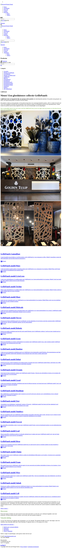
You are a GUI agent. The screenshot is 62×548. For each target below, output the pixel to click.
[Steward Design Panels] (7, 4)
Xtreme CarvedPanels (9, 72)
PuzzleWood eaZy (8, 82)
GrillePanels (6, 76)
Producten (6, 528)
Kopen (4, 261)
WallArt (5, 87)
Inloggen (3, 23)
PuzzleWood (7, 80)
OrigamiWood (7, 79)
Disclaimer (6, 529)
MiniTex (6, 78)
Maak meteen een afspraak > (7, 524)
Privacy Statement (8, 531)
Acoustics (6, 71)
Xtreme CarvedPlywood (9, 75)
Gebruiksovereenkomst (33, 546)
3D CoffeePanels (8, 89)
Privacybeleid (23, 546)
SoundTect (6, 86)
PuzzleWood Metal (8, 84)
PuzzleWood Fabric (8, 83)
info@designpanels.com (10, 536)
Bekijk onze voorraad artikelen (11, 527)
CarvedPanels (7, 74)
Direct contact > (4, 508)
